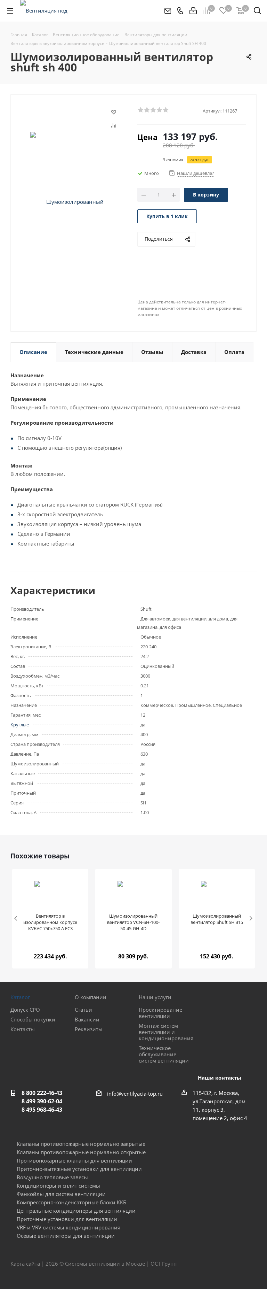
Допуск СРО (25, 1009)
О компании (90, 997)
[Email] (167, 10)
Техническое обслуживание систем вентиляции (164, 1054)
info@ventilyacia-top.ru (135, 1093)
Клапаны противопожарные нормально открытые (81, 1152)
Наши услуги (155, 997)
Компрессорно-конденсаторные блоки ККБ (71, 1202)
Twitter (234, 1264)
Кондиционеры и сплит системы (58, 1185)
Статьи (83, 1009)
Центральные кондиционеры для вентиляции (76, 1210)
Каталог (20, 997)
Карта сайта (25, 1263)
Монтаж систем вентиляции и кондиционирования (166, 1032)
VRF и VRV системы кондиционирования (68, 1227)
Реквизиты (89, 1029)
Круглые (19, 724)
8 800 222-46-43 (42, 1093)
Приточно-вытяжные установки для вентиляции (79, 1168)
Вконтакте (217, 1264)
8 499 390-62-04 (42, 1101)
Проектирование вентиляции (160, 1012)
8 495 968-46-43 (42, 1109)
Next (251, 919)
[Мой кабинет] (193, 10)
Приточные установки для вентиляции (67, 1218)
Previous (16, 919)
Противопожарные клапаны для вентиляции (74, 1160)
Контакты (22, 1029)
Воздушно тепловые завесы (52, 1177)
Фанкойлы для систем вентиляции (61, 1193)
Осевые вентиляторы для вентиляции (66, 1235)
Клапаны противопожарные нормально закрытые (81, 1143)
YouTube (251, 1264)
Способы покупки (32, 1019)
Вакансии (87, 1019)
